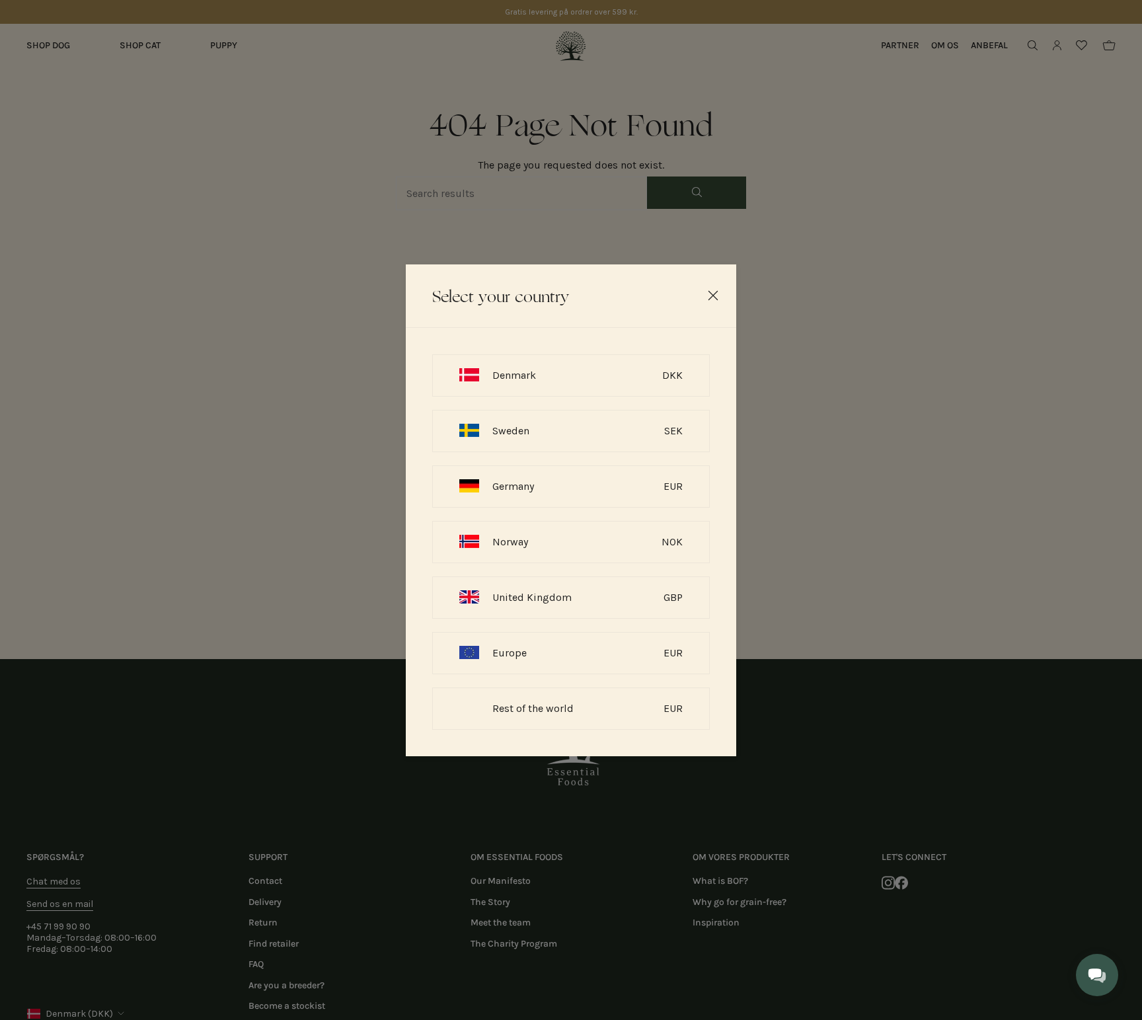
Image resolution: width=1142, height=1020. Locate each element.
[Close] (713, 295)
